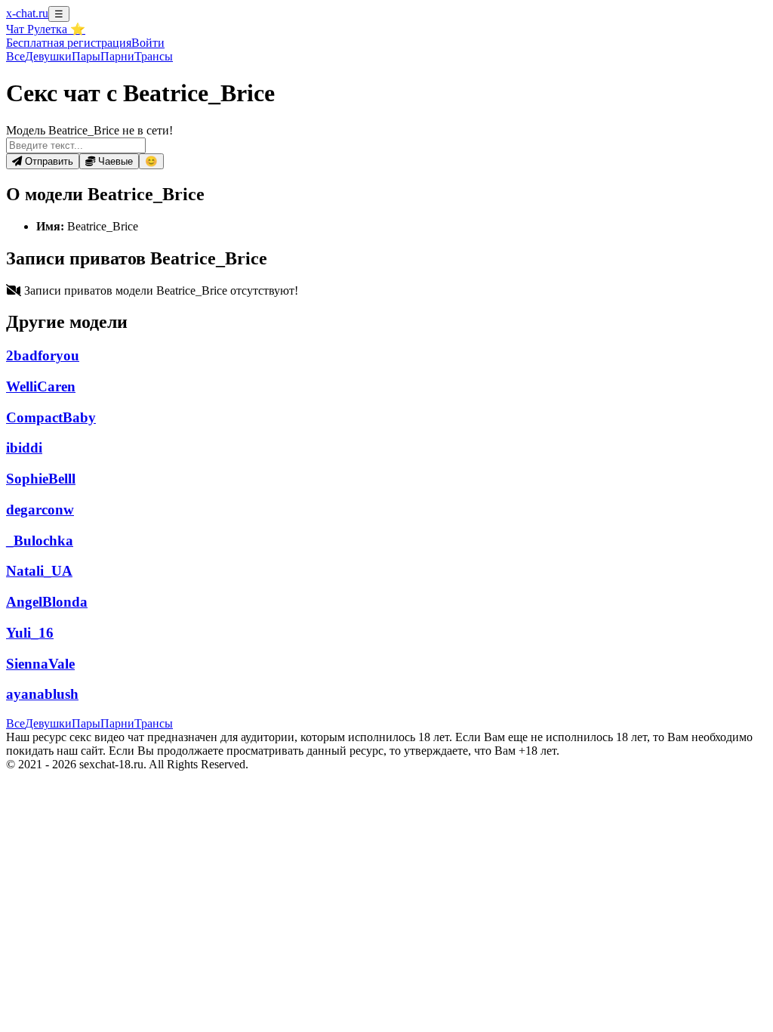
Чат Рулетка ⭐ (45, 29)
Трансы (153, 56)
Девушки (48, 56)
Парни (117, 56)
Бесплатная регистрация (68, 42)
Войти (148, 42)
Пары (86, 56)
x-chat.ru (27, 13)
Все (15, 56)
